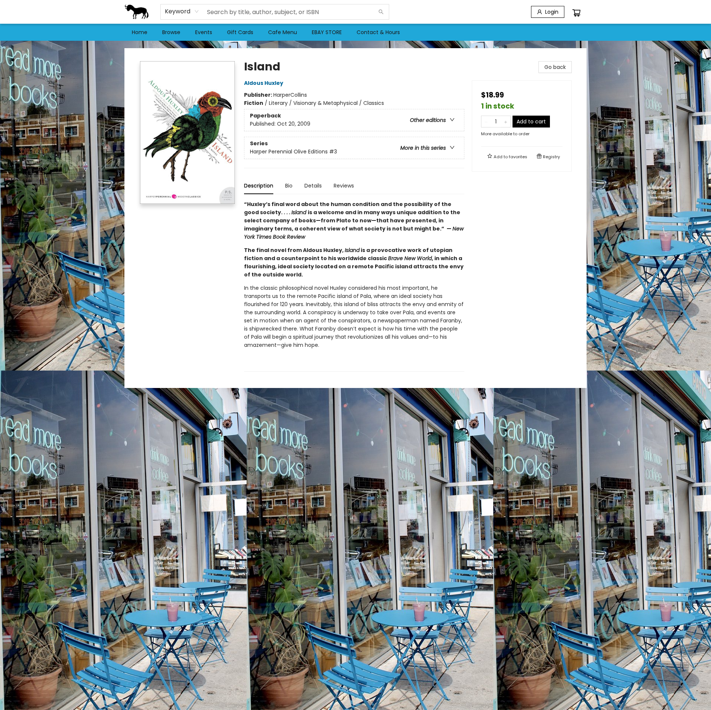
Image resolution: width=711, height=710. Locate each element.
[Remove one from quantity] (486, 121)
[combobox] (182, 11)
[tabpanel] (354, 286)
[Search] (381, 11)
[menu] (355, 32)
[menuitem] (139, 32)
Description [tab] (258, 185)
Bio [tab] (289, 185)
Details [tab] (313, 185)
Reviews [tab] (344, 185)
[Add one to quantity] (505, 121)
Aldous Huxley (263, 83)
